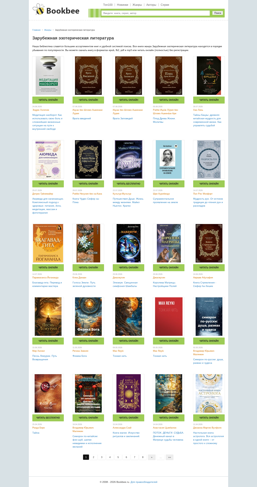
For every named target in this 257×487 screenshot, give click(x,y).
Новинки (122, 4)
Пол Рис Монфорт (203, 193)
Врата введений (82, 118)
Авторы (151, 4)
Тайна (35, 432)
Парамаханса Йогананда (45, 277)
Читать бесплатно (128, 183)
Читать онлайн (48, 100)
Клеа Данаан (79, 277)
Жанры (137, 4)
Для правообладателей (144, 482)
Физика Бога (80, 355)
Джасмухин (119, 277)
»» (169, 457)
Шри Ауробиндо (161, 193)
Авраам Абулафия (203, 277)
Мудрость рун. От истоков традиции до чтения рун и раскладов (208, 202)
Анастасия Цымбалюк (164, 427)
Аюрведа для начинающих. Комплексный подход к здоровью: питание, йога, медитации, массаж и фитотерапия (48, 205)
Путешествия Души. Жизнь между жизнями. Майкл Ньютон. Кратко (128, 202)
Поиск (217, 13)
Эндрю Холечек (40, 110)
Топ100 (108, 4)
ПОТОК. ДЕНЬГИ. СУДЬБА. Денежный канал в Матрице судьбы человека (168, 436)
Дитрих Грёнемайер (42, 193)
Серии (165, 4)
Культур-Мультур (122, 193)
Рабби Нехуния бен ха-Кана (87, 193)
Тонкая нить (120, 355)
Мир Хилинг (38, 351)
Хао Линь (198, 110)
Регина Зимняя (80, 351)
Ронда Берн (38, 427)
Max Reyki (118, 351)
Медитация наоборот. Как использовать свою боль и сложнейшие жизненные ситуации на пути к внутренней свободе (47, 121)
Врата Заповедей (123, 118)
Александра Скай (122, 427)
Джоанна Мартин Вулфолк (207, 427)
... (161, 457)
